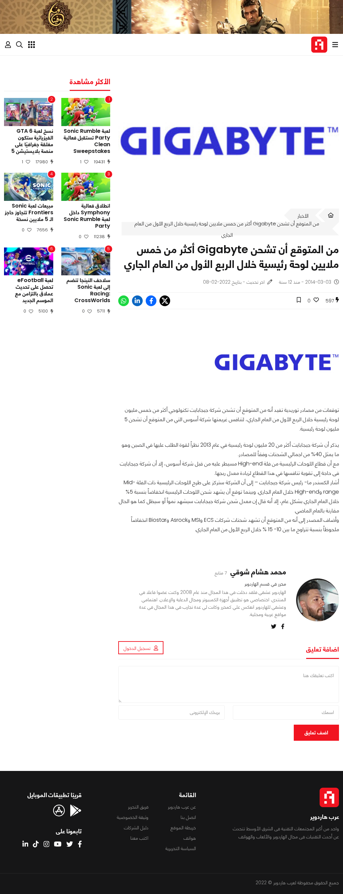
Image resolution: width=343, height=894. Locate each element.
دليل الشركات (136, 827)
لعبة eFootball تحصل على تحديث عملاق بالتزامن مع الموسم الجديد (34, 290)
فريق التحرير (138, 806)
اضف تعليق (316, 732)
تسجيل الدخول (137, 648)
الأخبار (302, 215)
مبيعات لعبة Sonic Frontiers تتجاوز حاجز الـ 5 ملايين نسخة (29, 213)
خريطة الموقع (183, 827)
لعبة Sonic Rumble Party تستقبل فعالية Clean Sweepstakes (87, 141)
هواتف (190, 838)
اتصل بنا (188, 817)
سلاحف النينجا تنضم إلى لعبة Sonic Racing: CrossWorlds (88, 290)
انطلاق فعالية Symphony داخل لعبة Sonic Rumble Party (87, 216)
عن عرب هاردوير (182, 806)
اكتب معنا (139, 838)
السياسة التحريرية (180, 848)
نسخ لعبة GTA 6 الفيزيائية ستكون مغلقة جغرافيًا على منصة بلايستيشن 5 (32, 141)
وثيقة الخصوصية (132, 817)
